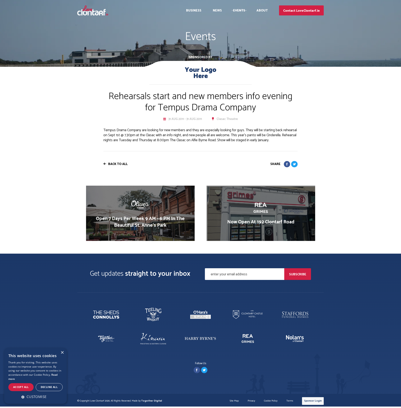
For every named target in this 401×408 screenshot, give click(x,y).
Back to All (118, 164)
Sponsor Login (313, 401)
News (217, 10)
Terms (289, 401)
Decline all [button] (49, 387)
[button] (35, 397)
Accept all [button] (21, 387)
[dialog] (35, 376)
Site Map (234, 401)
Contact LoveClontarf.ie (301, 10)
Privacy (251, 401)
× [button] (62, 352)
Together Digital (151, 401)
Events (239, 10)
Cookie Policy (270, 401)
